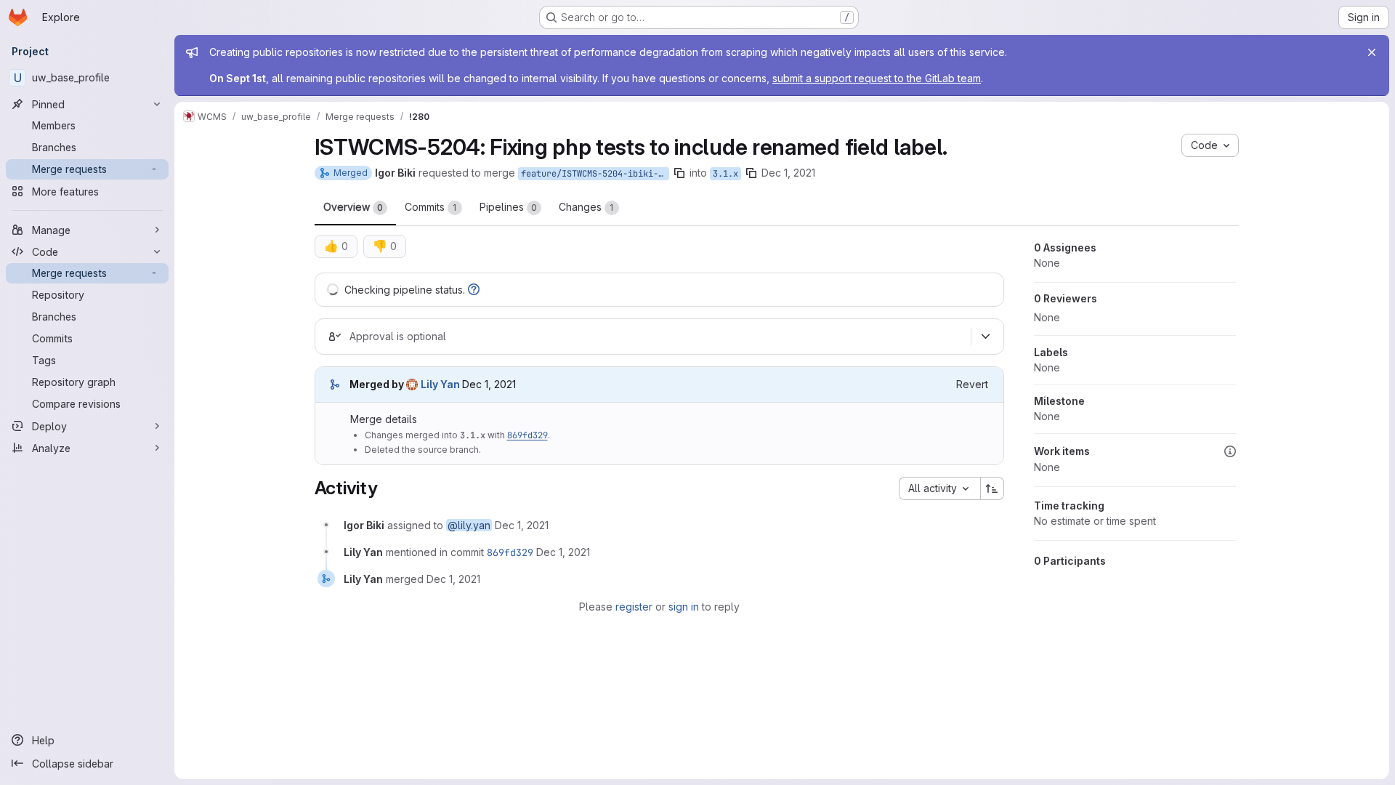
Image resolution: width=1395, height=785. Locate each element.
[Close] (1371, 52)
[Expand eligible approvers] (986, 336)
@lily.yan (469, 525)
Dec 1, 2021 (788, 172)
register (633, 606)
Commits (431, 207)
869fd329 (527, 435)
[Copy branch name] (679, 173)
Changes (586, 207)
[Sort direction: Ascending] (992, 488)
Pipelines (508, 207)
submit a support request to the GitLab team (876, 78)
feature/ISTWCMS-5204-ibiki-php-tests (595, 174)
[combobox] (939, 488)
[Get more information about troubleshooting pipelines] (474, 289)
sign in (683, 606)
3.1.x (725, 174)
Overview (353, 207)
